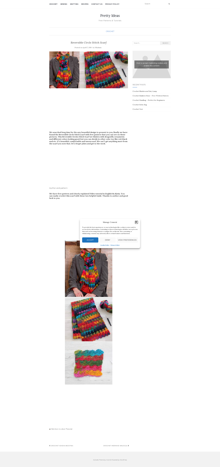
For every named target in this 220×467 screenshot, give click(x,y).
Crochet (53, 4)
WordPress (123, 460)
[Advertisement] (88, 113)
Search (165, 43)
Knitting (74, 4)
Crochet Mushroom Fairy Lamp (145, 91)
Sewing (63, 4)
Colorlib (108, 460)
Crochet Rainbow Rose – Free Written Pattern (150, 96)
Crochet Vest (138, 109)
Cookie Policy (104, 245)
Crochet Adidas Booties (61, 446)
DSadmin (98, 48)
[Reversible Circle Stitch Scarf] (88, 69)
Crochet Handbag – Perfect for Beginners (149, 100)
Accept (90, 240)
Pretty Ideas (110, 15)
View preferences (127, 240)
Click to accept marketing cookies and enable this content (151, 64)
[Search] (169, 4)
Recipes (84, 4)
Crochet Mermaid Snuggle (115, 446)
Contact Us (96, 4)
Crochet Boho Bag (140, 105)
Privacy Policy (115, 245)
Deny (107, 240)
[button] (136, 222)
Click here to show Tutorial (61, 429)
